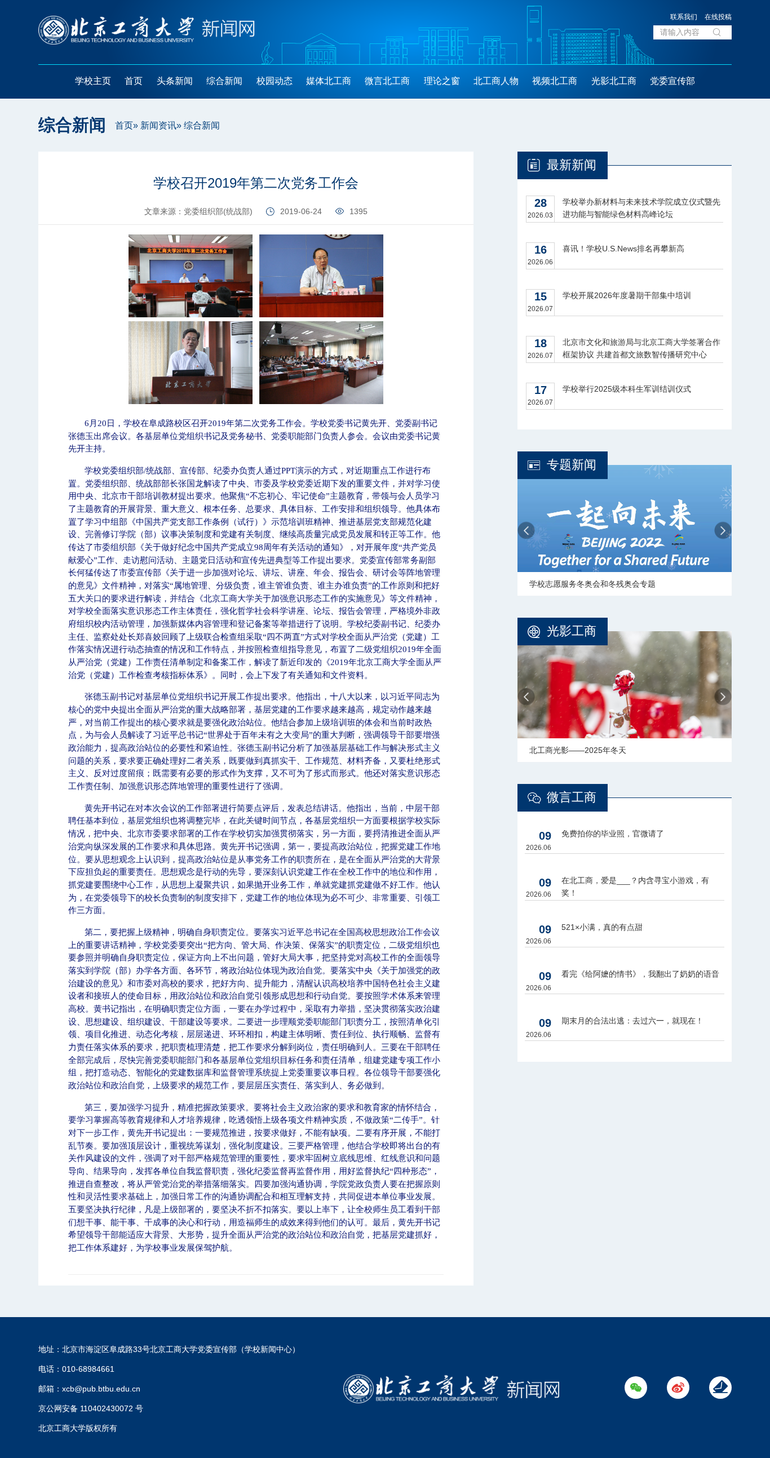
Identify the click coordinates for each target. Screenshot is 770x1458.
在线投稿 (718, 17)
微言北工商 (387, 81)
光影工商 (571, 631)
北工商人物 (496, 81)
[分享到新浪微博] (13, 189)
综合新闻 (224, 81)
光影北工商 (613, 81)
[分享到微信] (13, 164)
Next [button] (723, 530)
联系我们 (683, 17)
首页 (134, 81)
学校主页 (93, 81)
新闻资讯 (158, 125)
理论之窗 (442, 81)
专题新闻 (571, 465)
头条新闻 (175, 81)
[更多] (13, 215)
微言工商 (571, 797)
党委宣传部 (672, 81)
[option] (624, 530)
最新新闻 (571, 165)
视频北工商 (554, 81)
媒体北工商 (328, 81)
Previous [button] (526, 530)
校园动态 (274, 81)
